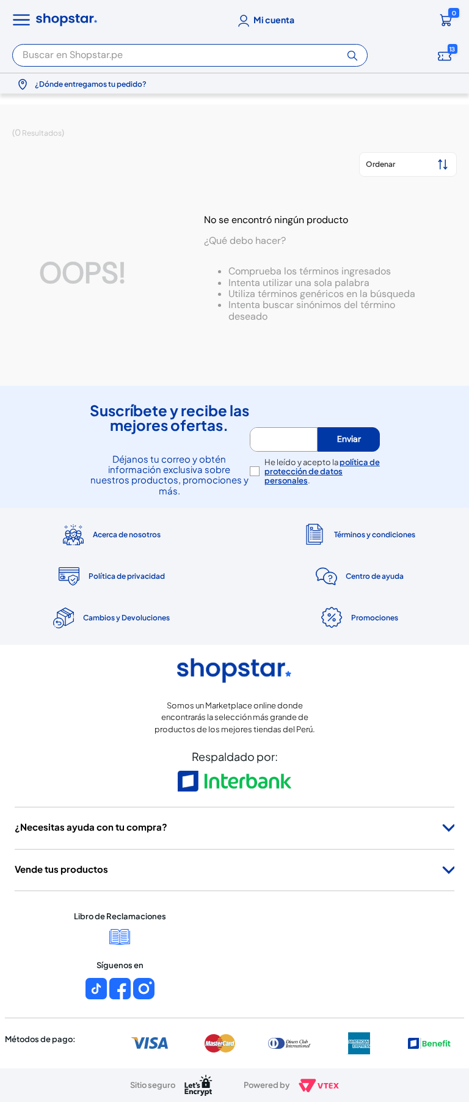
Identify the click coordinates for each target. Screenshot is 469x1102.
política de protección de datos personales (322, 471)
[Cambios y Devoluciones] (110, 618)
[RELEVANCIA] (408, 164)
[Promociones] (358, 618)
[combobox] (190, 51)
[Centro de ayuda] (358, 576)
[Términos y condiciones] (358, 534)
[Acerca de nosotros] (110, 535)
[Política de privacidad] (110, 576)
